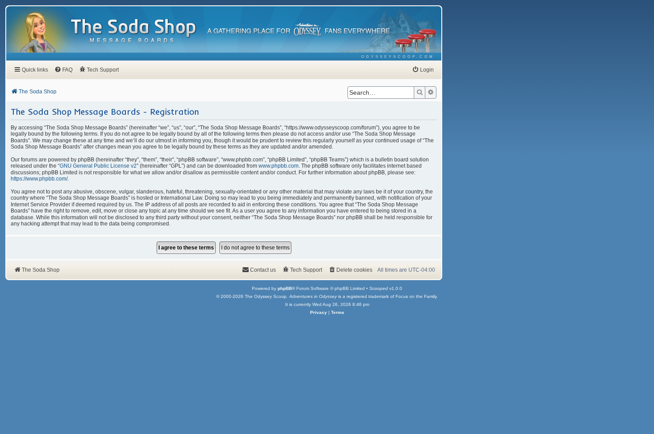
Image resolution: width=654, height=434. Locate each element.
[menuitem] (398, 56)
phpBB (285, 288)
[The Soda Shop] (134, 31)
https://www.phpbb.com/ (39, 179)
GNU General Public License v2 (98, 166)
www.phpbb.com (278, 166)
